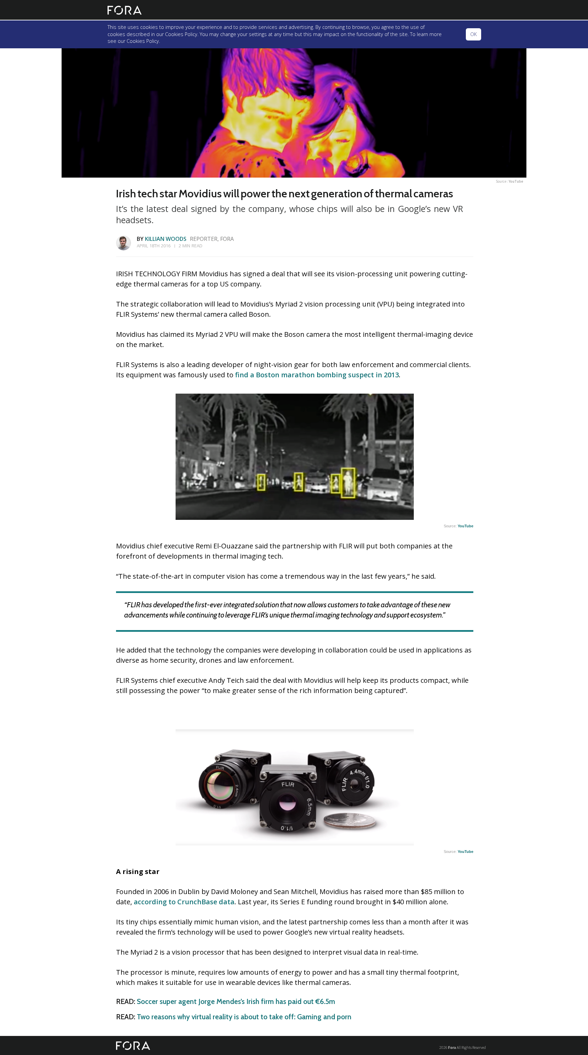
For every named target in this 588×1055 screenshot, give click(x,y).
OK (473, 34)
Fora (452, 1047)
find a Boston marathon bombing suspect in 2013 (317, 374)
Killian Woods (165, 239)
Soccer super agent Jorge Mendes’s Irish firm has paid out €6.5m (236, 1001)
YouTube (516, 181)
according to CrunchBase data (184, 901)
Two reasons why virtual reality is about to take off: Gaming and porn (244, 1016)
